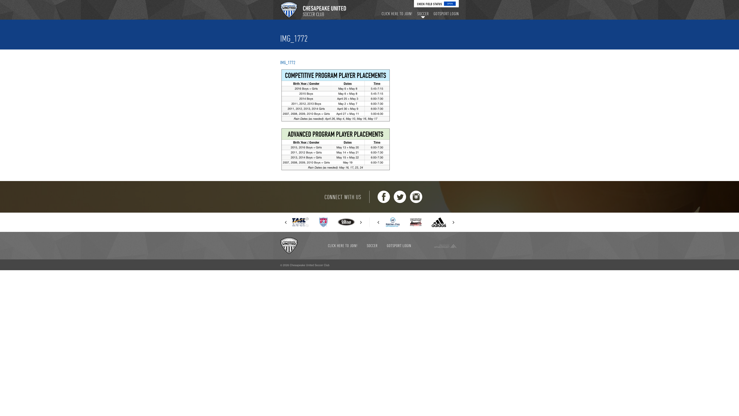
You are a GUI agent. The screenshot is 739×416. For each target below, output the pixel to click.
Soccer (372, 245)
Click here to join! (343, 245)
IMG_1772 (287, 62)
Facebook (384, 197)
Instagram (416, 197)
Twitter (400, 197)
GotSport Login (399, 245)
